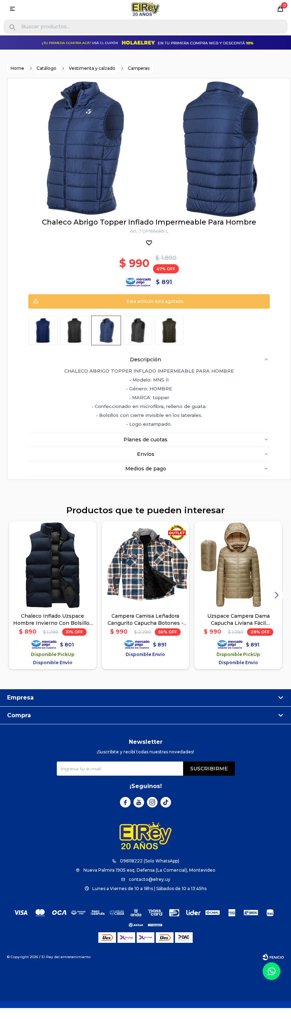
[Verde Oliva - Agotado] (169, 330)
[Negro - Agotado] (74, 330)
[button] (12, 27)
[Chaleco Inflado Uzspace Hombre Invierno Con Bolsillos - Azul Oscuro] (53, 565)
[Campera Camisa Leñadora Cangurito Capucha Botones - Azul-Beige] (146, 565)
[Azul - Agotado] (42, 330)
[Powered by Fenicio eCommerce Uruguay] (273, 957)
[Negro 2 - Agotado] (137, 330)
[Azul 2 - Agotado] (106, 330)
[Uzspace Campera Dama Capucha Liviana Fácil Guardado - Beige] (238, 565)
